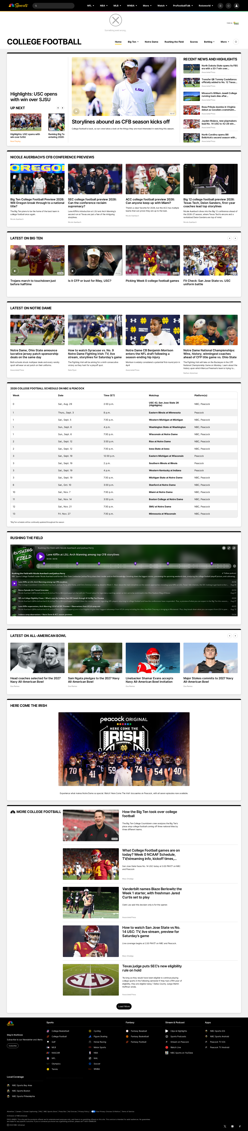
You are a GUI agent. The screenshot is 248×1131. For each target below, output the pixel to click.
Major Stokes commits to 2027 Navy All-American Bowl (208, 680)
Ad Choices (72, 1111)
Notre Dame (151, 41)
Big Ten (132, 41)
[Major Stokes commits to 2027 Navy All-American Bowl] (210, 658)
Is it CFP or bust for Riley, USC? (89, 280)
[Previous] (58, 108)
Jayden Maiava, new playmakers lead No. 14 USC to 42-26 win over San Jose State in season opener (219, 122)
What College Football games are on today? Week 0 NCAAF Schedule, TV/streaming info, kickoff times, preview (151, 854)
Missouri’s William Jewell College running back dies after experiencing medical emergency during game (219, 94)
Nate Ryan (72, 370)
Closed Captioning (30, 1111)
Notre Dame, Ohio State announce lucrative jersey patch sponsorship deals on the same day (34, 354)
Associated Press (208, 72)
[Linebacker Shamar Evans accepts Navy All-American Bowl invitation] (153, 658)
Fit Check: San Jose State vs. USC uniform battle (206, 282)
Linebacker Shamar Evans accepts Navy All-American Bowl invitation (149, 680)
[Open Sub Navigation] (93, 5)
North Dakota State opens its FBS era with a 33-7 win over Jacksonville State (220, 67)
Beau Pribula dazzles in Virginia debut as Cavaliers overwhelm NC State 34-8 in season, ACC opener (218, 108)
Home (118, 41)
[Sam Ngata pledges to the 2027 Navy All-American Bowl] (95, 658)
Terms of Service (128, 1111)
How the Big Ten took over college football (149, 814)
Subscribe (13, 1046)
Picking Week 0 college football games (152, 280)
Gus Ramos (14, 686)
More (224, 41)
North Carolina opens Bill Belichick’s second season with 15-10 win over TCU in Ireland (218, 136)
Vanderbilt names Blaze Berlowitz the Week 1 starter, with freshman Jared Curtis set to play (152, 893)
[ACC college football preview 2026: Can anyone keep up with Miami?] (153, 179)
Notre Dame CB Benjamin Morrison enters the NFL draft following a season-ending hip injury (149, 354)
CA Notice (116, 1111)
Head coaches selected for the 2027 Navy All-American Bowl (35, 680)
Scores (194, 41)
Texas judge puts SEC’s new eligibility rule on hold (152, 968)
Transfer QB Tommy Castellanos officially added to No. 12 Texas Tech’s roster (219, 81)
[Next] (62, 108)
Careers (19, 1111)
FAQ (40, 1111)
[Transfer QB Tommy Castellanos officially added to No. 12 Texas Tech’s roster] (191, 82)
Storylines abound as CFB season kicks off (121, 121)
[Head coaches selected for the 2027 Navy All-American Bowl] (37, 658)
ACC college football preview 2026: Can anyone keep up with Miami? (150, 201)
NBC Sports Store (50, 1111)
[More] (220, 6)
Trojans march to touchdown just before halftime (33, 282)
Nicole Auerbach (17, 219)
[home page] (18, 5)
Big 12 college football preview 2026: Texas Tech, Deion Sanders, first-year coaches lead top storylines (209, 203)
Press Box (62, 1111)
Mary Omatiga (127, 879)
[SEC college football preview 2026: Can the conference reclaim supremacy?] (95, 179)
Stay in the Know (15, 1035)
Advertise (10, 1111)
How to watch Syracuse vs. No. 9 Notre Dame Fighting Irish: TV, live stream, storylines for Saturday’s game (95, 354)
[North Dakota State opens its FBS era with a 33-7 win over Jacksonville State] (191, 68)
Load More (124, 1006)
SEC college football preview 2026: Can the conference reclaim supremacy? (92, 203)
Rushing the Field (174, 41)
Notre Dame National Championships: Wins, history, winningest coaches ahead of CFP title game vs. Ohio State (210, 354)
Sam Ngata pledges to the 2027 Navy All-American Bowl (94, 680)
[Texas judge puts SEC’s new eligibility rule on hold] (91, 980)
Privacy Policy (84, 1111)
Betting (208, 41)
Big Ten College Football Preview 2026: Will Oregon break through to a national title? (37, 203)
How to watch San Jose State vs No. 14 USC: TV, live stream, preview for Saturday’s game (151, 931)
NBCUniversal (22, 1116)
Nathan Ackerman (190, 373)
